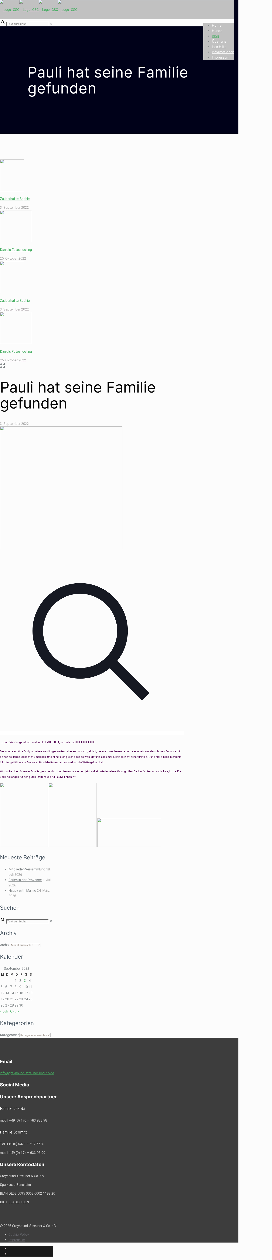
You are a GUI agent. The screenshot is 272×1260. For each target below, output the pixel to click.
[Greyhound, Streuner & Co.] (38, 10)
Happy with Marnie (22, 891)
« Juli (4, 1011)
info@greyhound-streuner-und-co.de (27, 1073)
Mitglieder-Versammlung (26, 869)
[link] (51, 24)
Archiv (4, 945)
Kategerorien (9, 1035)
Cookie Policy (18, 1235)
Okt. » (14, 1011)
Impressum (16, 1240)
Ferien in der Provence (25, 880)
